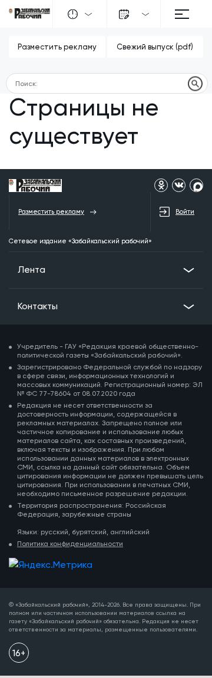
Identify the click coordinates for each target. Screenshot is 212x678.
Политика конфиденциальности (70, 544)
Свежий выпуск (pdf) (155, 46)
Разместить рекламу (57, 46)
